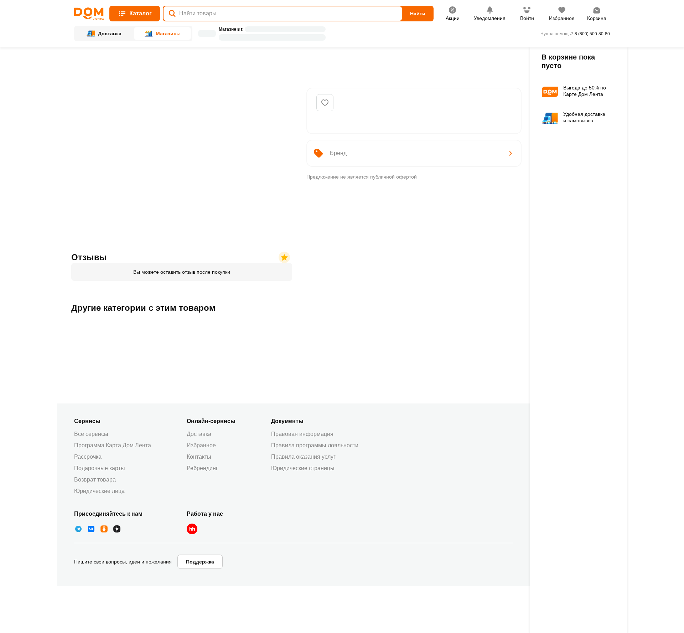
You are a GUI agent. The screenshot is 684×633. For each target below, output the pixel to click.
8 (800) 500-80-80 (592, 33)
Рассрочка (88, 457)
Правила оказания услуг (303, 457)
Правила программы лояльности (314, 445)
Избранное (201, 445)
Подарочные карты (99, 468)
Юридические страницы (303, 468)
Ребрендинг (202, 468)
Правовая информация (302, 434)
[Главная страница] (89, 13)
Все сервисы (91, 434)
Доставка (199, 434)
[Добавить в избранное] (325, 103)
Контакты (199, 457)
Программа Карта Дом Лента (112, 445)
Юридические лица (99, 491)
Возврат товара (95, 480)
